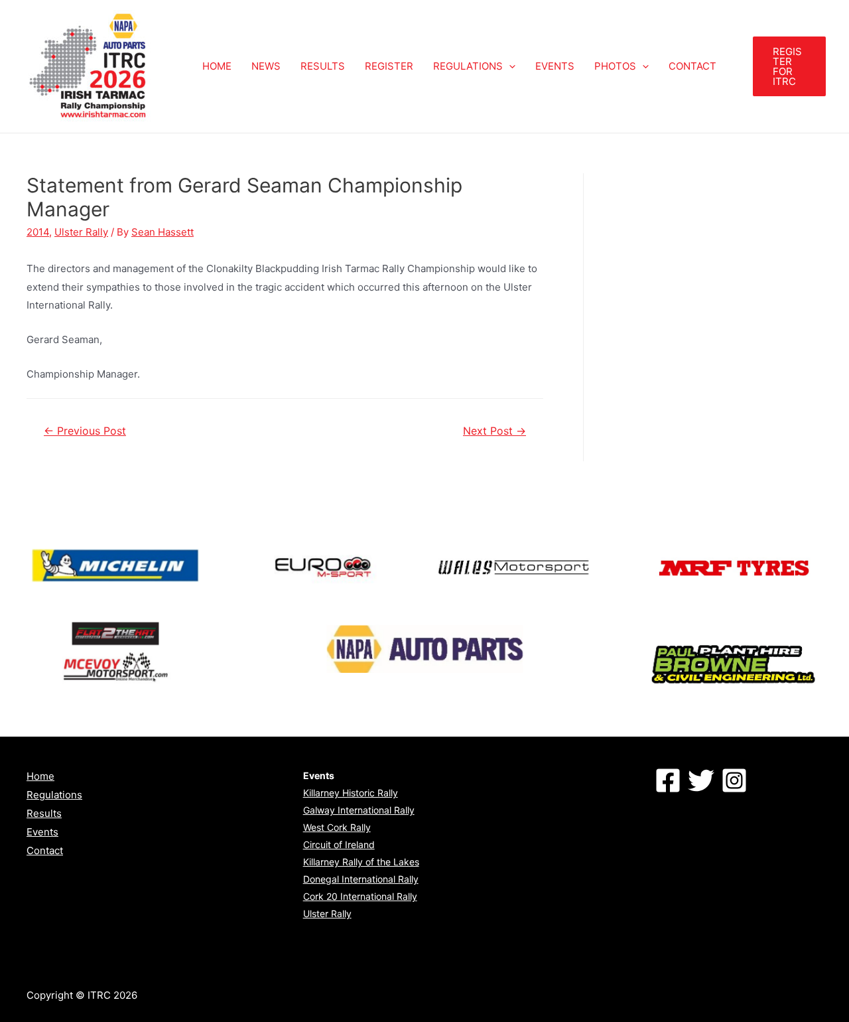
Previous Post (85, 431)
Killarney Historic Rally (350, 792)
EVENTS (554, 66)
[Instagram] (734, 780)
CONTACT (692, 66)
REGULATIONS (468, 66)
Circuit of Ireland (339, 844)
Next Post (494, 431)
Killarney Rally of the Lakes (361, 861)
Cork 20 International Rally (360, 896)
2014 (38, 232)
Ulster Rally (81, 232)
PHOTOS (615, 66)
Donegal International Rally (361, 879)
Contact (45, 850)
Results (44, 813)
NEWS (266, 66)
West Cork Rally (337, 827)
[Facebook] (668, 780)
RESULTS (322, 66)
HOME (216, 66)
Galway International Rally (359, 810)
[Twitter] (701, 780)
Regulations (54, 794)
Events (42, 832)
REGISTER (389, 66)
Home (40, 776)
